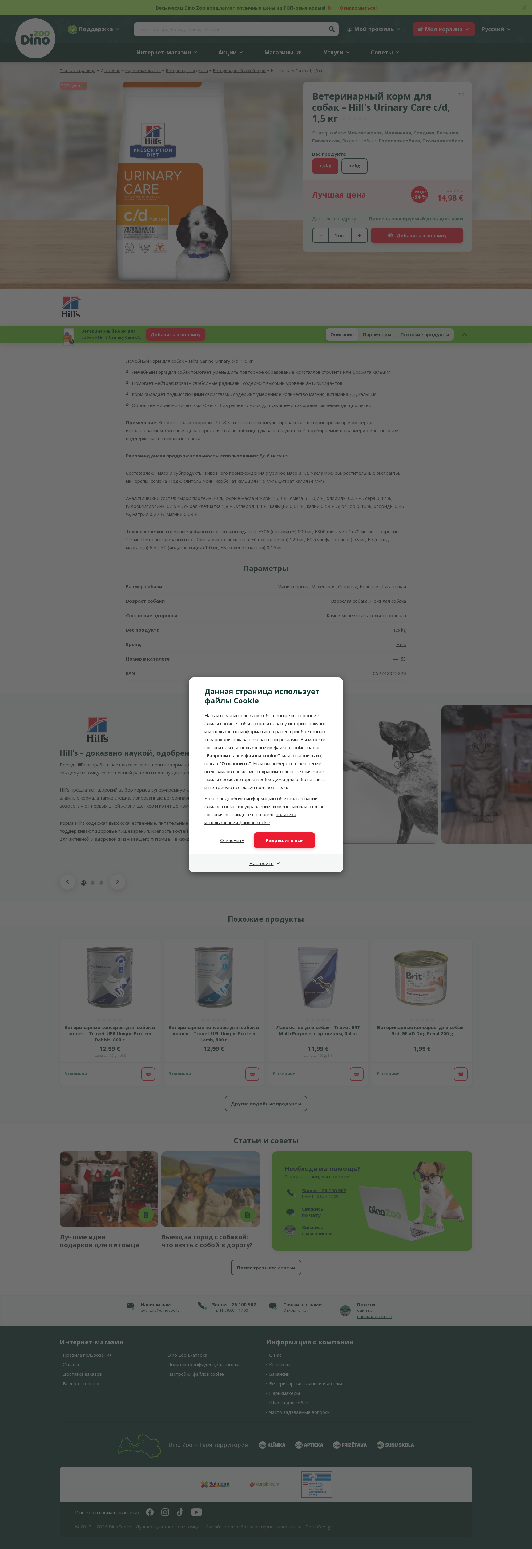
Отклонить (232, 840)
